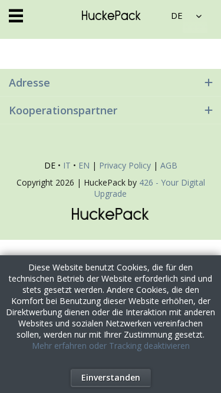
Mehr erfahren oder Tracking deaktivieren (111, 345)
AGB (168, 165)
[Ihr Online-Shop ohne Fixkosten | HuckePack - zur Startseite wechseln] (111, 15)
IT (67, 165)
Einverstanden (110, 377)
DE (49, 165)
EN (84, 165)
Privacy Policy (125, 165)
